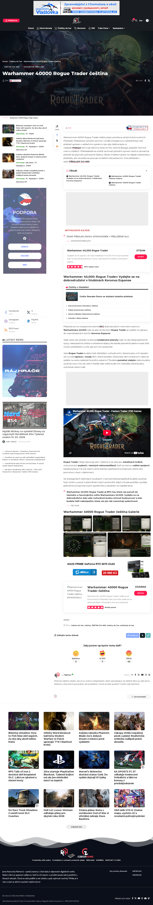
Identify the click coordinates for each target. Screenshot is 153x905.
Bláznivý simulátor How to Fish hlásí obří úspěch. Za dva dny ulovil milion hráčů (31, 128)
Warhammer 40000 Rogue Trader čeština (125, 184)
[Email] (57, 146)
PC (27, 134)
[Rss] (149, 675)
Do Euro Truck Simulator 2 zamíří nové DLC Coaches (23, 813)
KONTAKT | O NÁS (113, 860)
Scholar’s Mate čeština (78, 318)
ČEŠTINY (140, 593)
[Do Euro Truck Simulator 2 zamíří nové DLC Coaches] (23, 798)
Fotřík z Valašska (11, 442)
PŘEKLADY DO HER (79, 161)
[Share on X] (149, 80)
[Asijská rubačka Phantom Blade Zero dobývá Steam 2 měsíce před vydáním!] (8, 157)
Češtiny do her (15, 61)
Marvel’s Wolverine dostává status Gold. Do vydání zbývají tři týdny (93, 774)
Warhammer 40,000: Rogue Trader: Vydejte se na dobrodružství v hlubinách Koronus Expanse (84, 178)
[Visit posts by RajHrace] (57, 675)
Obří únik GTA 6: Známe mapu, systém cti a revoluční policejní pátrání (129, 813)
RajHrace (67, 675)
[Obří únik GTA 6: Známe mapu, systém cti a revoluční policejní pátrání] (129, 798)
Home (5, 61)
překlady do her (127, 625)
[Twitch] (148, 898)
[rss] (13, 330)
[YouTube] (142, 675)
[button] (136, 20)
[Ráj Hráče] (76, 20)
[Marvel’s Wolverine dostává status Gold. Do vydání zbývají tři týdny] (94, 760)
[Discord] (145, 898)
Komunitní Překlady (34, 67)
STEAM (31, 134)
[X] (138, 675)
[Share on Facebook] (145, 80)
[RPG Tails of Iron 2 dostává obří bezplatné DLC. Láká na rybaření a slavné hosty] (23, 760)
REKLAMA (90, 860)
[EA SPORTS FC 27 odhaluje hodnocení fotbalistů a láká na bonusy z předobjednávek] (129, 760)
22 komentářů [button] (140, 697)
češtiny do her (113, 625)
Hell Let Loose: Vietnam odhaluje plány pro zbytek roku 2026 (58, 813)
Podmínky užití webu (41, 860)
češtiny (88, 625)
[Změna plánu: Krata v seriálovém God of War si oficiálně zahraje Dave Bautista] (94, 798)
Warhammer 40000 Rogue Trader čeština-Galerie (125, 177)
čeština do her (77, 625)
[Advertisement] (107, 209)
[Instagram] (146, 675)
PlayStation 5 (33, 147)
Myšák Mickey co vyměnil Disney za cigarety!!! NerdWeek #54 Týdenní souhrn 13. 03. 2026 (23, 434)
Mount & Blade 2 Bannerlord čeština (84, 314)
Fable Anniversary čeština (79, 310)
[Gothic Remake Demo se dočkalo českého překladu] (72, 296)
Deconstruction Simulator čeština (83, 306)
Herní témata (20, 134)
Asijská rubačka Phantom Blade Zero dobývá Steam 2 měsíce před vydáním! (31, 156)
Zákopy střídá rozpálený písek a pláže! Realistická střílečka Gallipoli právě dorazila (30, 173)
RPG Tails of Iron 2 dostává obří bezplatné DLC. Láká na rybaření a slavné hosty (22, 776)
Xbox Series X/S (21, 150)
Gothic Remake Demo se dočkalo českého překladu (106, 296)
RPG (101, 326)
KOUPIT (141, 257)
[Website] (132, 675)
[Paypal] (36, 321)
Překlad (76, 148)
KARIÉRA (100, 860)
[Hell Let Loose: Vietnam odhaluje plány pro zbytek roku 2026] (59, 798)
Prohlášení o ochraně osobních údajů (68, 860)
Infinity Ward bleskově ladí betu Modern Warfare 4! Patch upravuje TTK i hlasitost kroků (31, 140)
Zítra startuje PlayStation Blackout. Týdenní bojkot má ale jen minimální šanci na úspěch (59, 776)
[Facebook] (135, 675)
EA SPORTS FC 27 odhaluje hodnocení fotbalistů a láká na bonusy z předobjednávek (126, 777)
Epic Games (30, 163)
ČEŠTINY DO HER (99, 625)
